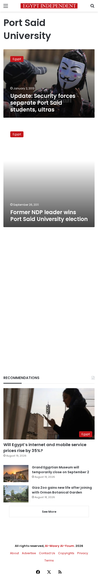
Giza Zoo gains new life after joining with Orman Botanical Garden (62, 490)
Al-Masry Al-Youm (59, 546)
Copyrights (66, 553)
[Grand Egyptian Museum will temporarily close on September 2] (15, 473)
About (14, 553)
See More (49, 511)
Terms (49, 560)
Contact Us (47, 553)
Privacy (82, 553)
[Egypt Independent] (49, 5)
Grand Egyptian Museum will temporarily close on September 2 (60, 469)
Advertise (29, 553)
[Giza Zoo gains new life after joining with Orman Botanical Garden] (15, 493)
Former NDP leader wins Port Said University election (49, 215)
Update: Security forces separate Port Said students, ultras (42, 102)
